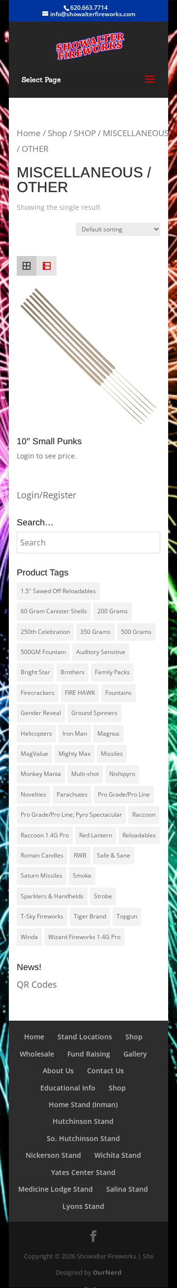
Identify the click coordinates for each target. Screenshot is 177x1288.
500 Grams (136, 632)
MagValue (34, 753)
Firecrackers (38, 692)
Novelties (33, 794)
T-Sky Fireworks (42, 916)
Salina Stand (127, 1189)
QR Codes (37, 984)
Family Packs (112, 672)
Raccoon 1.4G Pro (45, 835)
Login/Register (46, 495)
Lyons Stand (83, 1206)
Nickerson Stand (53, 1155)
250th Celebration (45, 632)
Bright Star (35, 672)
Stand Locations (85, 1036)
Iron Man (74, 733)
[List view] (46, 266)
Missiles (112, 753)
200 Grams (112, 611)
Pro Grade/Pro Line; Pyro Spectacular (71, 814)
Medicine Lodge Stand (55, 1189)
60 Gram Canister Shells (54, 611)
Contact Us (105, 1070)
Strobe (103, 896)
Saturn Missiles (41, 875)
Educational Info (67, 1087)
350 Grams (95, 632)
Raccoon (143, 814)
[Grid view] (26, 266)
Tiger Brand (90, 916)
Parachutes (72, 794)
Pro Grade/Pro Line (124, 794)
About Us (58, 1070)
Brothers (72, 672)
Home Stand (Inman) (83, 1104)
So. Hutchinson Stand (83, 1138)
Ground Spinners (94, 713)
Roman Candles (42, 855)
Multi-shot (85, 774)
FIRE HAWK (80, 692)
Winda (29, 937)
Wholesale (37, 1054)
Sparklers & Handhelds (52, 896)
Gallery (135, 1054)
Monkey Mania (41, 774)
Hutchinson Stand (83, 1121)
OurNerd (107, 1272)
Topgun (127, 916)
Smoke (82, 875)
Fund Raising (88, 1054)
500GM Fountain (43, 652)
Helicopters (36, 733)
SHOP (85, 133)
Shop (57, 133)
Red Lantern (95, 835)
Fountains (118, 692)
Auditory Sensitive (100, 652)
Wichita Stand (117, 1155)
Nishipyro (122, 774)
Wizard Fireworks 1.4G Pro (84, 937)
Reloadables (139, 835)
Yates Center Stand (83, 1172)
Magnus (108, 733)
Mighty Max (74, 753)
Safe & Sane (113, 855)
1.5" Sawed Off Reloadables (58, 591)
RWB (80, 855)
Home (29, 133)
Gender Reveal (41, 713)
